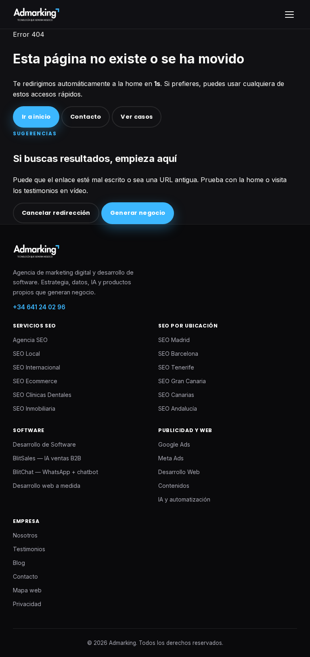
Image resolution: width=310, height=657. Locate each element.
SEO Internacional (36, 367)
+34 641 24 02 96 (39, 307)
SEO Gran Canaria (182, 381)
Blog (19, 562)
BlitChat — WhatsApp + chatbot (55, 471)
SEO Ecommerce (35, 381)
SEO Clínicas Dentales (42, 394)
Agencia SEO (30, 339)
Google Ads (174, 444)
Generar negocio (137, 213)
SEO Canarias (176, 394)
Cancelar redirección (56, 213)
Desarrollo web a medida (46, 485)
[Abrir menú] (289, 14)
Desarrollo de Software (44, 444)
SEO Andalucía (177, 408)
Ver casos (137, 117)
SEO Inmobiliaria (34, 408)
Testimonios (29, 549)
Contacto (85, 117)
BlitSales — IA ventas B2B (47, 458)
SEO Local (26, 353)
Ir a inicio (36, 117)
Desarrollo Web (179, 471)
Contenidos (173, 485)
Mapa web (27, 590)
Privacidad (27, 603)
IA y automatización (184, 499)
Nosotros (25, 535)
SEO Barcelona (178, 353)
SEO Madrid (174, 339)
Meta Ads (171, 458)
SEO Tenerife (176, 367)
